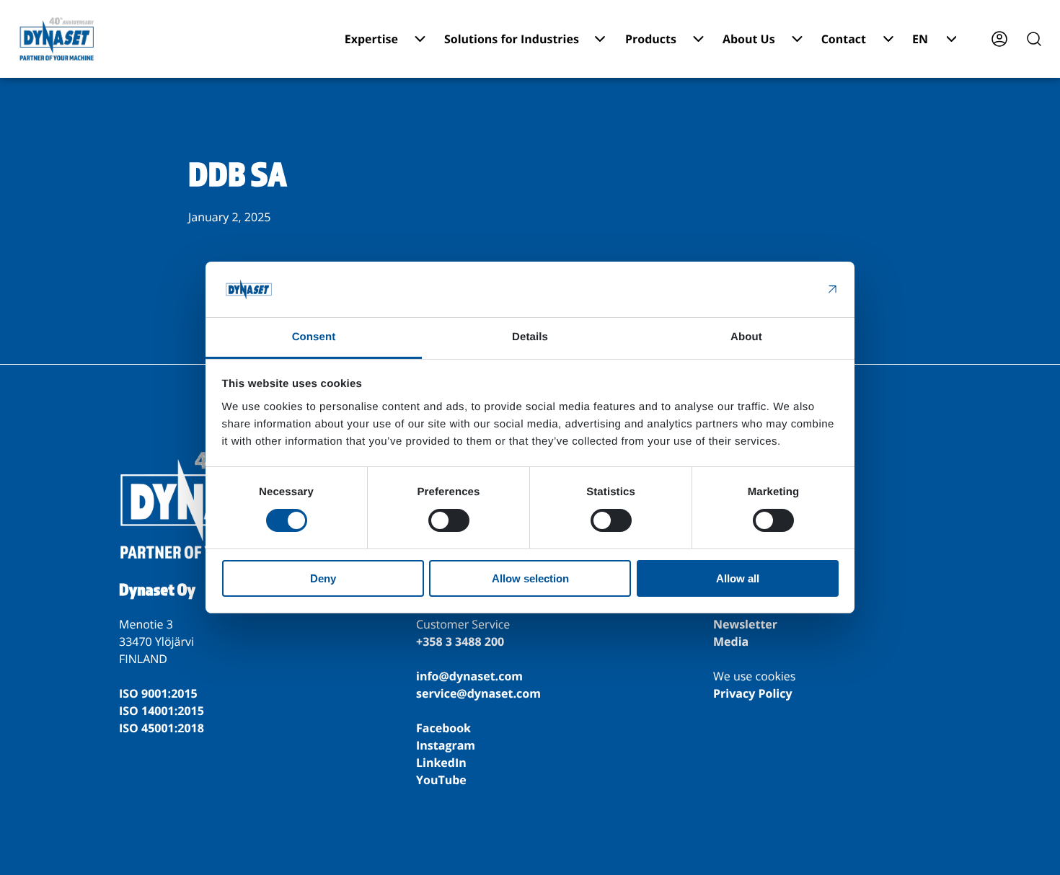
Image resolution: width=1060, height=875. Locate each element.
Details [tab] (530, 337)
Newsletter (745, 624)
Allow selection (530, 578)
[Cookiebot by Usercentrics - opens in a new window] (775, 289)
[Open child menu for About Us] (797, 39)
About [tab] (746, 337)
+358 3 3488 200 (460, 641)
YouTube (441, 780)
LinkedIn (441, 762)
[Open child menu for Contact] (889, 39)
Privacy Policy (752, 693)
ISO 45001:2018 (161, 728)
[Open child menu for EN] (951, 39)
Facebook (443, 728)
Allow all (737, 578)
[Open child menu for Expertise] (420, 39)
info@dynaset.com (469, 676)
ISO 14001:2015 (161, 711)
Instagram (445, 745)
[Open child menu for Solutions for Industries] (600, 39)
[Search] (1034, 39)
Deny (323, 578)
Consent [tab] (314, 337)
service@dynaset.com (478, 693)
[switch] (448, 520)
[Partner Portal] (999, 39)
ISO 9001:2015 (158, 693)
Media (730, 641)
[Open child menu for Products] (698, 39)
